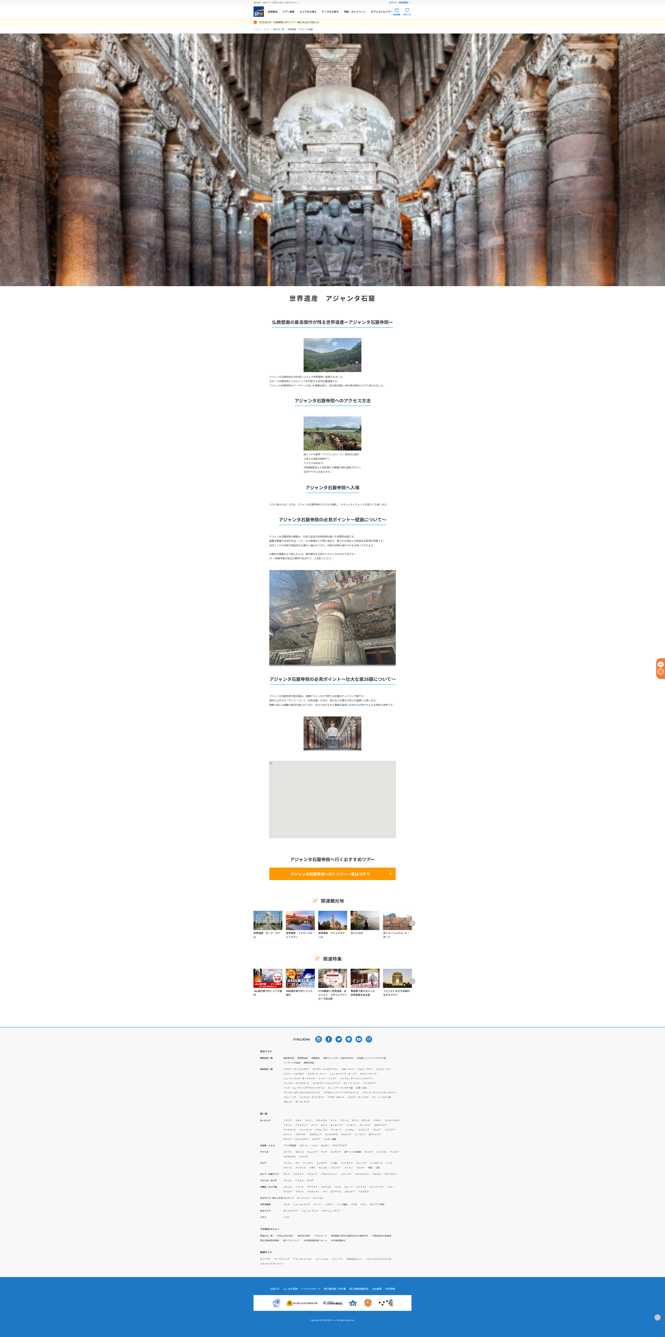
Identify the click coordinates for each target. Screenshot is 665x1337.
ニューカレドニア (301, 1204)
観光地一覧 (279, 29)
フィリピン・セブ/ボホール (296, 1083)
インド (267, 29)
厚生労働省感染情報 (269, 1240)
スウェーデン (321, 1129)
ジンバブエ (381, 1151)
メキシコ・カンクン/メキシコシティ (379, 1092)
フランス (344, 1120)
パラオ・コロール (336, 1097)
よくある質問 (290, 1288)
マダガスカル (289, 1156)
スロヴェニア (315, 1134)
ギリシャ (287, 1134)
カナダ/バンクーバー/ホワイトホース (341, 1092)
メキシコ (287, 1186)
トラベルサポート (311, 1288)
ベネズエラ (363, 1191)
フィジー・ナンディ (327, 1078)
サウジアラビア (340, 1145)
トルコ (314, 1145)
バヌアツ (329, 1204)
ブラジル (299, 1191)
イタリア (287, 1120)
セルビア (316, 1138)
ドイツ (333, 1120)
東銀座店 (315, 1057)
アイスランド (289, 1129)
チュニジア (312, 1151)
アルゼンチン (313, 1191)
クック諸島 (342, 1204)
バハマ (338, 1186)
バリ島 (334, 1162)
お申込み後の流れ (285, 1235)
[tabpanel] (332, 617)
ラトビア (377, 1129)
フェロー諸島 (330, 1138)
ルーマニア (360, 1134)
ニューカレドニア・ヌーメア (343, 1073)
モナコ (355, 1120)
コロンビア (349, 1191)
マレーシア (361, 1162)
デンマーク (336, 1129)
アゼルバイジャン (329, 1173)
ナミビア (394, 1151)
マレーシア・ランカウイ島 (340, 1087)
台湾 (378, 1167)
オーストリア (336, 1124)
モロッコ (287, 1101)
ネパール (287, 1167)
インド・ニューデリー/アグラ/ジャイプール (303, 1087)
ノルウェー (350, 1129)
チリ (325, 1191)
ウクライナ (298, 1173)
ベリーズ (299, 1186)
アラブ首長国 (289, 1145)
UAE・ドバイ (348, 1068)
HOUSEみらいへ (354, 1258)
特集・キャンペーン (355, 11)
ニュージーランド (309, 1210)
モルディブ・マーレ (317, 1073)
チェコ (324, 1124)
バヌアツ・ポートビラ (358, 1097)
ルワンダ (303, 1156)
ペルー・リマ (289, 1097)
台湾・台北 (361, 1087)
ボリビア (287, 1191)
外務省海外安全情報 (381, 1235)
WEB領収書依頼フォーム (315, 1240)
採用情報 (390, 1288)
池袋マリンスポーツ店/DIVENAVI (338, 1057)
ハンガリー (351, 1124)
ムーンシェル (322, 1258)
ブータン (348, 1167)
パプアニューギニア (330, 1210)
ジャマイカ (361, 1186)
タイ (297, 1162)
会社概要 (377, 1288)
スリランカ (300, 1167)
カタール (303, 1145)
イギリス (287, 1124)
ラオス (312, 1167)
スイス (314, 1124)
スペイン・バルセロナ (293, 1073)
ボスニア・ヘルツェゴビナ (295, 1138)
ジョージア (346, 1173)
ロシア (286, 1173)
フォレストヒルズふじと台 (378, 1258)
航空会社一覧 (266, 1235)
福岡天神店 (309, 1062)
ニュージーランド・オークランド (299, 1078)
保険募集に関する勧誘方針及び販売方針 (349, 1235)
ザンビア (369, 1151)
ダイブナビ (265, 1258)
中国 (370, 1167)
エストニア (364, 1129)
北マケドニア (375, 1134)
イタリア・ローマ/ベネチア (296, 1068)
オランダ (366, 1120)
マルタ (298, 1120)
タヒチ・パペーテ (368, 1073)
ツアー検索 (288, 11)
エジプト (287, 1151)
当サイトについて (291, 1240)
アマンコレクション (302, 1258)
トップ (257, 29)
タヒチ (286, 1204)
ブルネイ (360, 1167)
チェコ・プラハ (365, 1068)
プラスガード (320, 1235)
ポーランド (365, 1124)
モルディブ (288, 1197)
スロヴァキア (380, 1124)
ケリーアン (337, 1258)
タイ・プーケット (351, 1083)
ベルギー (377, 1120)
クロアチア (300, 1134)
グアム (363, 1204)
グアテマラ (312, 1186)
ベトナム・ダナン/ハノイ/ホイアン (356, 1078)
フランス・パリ (383, 1068)
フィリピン (308, 1162)
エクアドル (336, 1191)
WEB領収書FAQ (338, 1240)
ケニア (324, 1151)
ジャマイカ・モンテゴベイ (311, 1097)
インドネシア (369, 1083)
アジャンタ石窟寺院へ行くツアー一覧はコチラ (330, 874)
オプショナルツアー (381, 11)
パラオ (354, 1204)
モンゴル (323, 1167)
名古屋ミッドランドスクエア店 (371, 1057)
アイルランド (301, 1124)
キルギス (377, 1173)
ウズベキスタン (362, 1173)
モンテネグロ (331, 1134)
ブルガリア (346, 1134)
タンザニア (336, 1151)
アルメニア (312, 1173)
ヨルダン (325, 1145)
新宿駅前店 (302, 1057)
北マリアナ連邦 (377, 1204)
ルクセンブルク (392, 1120)
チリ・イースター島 (381, 1097)
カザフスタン (390, 1173)
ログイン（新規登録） (399, 2)
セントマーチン (377, 1186)
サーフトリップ (282, 1258)
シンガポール (376, 1162)
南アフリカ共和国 (352, 1151)
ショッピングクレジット (271, 1263)
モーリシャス (303, 1197)
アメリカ (287, 1180)
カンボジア (322, 1162)
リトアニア (389, 1129)
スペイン (309, 1120)
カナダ (310, 1180)
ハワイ (286, 1217)
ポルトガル (322, 1120)
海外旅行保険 (304, 1235)
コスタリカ (326, 1186)
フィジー (317, 1204)
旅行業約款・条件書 (335, 1288)
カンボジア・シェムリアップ (326, 1083)
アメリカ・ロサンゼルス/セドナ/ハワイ (301, 1092)
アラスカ (299, 1180)
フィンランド (305, 1129)
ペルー (391, 1186)
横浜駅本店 (288, 1057)
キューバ (348, 1186)
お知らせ (275, 1288)
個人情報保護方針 (359, 1288)
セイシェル (318, 1197)
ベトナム (287, 1162)
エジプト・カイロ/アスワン (326, 1068)
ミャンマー (336, 1167)
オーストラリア (302, 1101)
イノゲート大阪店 (291, 1062)
